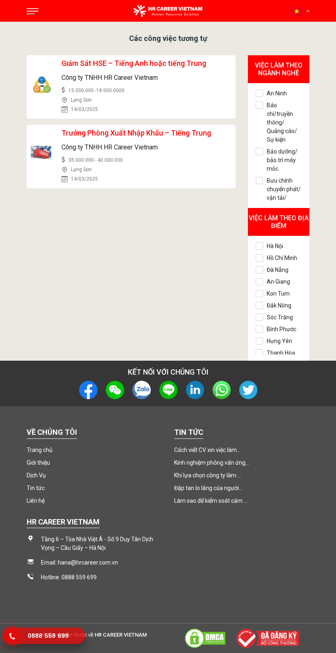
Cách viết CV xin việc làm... (207, 450)
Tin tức (36, 488)
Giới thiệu (38, 462)
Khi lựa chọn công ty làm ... (207, 475)
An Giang (278, 281)
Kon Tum (278, 293)
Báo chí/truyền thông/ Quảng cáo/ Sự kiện (282, 122)
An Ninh (277, 93)
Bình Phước (281, 329)
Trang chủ (39, 450)
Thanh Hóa (281, 353)
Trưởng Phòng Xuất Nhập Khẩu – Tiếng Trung (136, 133)
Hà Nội (275, 246)
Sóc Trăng (280, 317)
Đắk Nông (279, 305)
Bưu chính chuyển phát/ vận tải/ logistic (284, 193)
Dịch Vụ (36, 475)
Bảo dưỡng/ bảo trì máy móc (282, 160)
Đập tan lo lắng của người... (208, 488)
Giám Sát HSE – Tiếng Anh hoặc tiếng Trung (133, 63)
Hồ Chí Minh (282, 258)
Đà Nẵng (277, 270)
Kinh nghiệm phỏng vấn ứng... (211, 462)
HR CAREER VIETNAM (121, 635)
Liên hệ (36, 500)
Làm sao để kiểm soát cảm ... (210, 500)
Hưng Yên (279, 341)
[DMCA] (205, 638)
